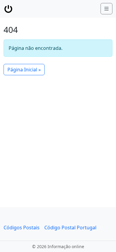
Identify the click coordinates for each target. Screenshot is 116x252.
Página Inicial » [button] (24, 69)
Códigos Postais (22, 227)
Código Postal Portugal (70, 227)
